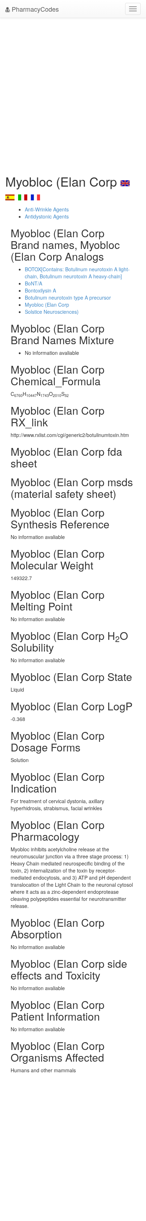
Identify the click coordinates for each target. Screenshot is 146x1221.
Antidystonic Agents (47, 216)
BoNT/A (33, 283)
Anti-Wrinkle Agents (47, 209)
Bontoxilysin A (40, 290)
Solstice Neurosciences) (52, 311)
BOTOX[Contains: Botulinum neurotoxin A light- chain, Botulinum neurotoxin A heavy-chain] (77, 273)
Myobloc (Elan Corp (47, 304)
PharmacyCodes (34, 8)
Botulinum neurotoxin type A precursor (68, 297)
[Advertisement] (73, 94)
